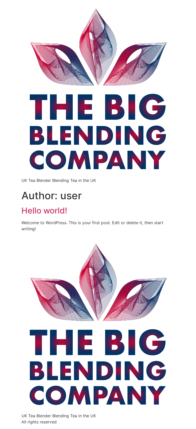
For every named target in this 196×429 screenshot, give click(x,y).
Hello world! (44, 211)
